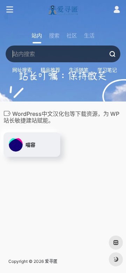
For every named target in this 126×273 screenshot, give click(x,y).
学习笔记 (107, 70)
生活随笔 (79, 70)
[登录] (116, 10)
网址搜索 (22, 70)
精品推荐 (50, 70)
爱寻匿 (51, 261)
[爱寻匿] (63, 9)
